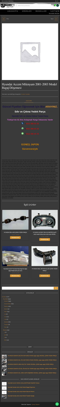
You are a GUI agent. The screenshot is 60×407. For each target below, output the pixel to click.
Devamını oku (15, 237)
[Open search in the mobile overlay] (33, 5)
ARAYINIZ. (51, 106)
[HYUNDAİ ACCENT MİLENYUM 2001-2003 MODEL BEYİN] (56, 19)
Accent (23, 94)
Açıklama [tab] (29, 101)
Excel (42, 272)
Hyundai (27, 94)
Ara (56, 288)
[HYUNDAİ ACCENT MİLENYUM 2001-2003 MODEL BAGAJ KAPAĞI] (4, 19)
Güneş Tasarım (36, 404)
